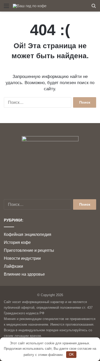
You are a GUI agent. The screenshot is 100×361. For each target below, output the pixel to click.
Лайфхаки (13, 266)
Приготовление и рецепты (29, 250)
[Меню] (6, 8)
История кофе (17, 242)
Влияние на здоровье (24, 274)
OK (71, 354)
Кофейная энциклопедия (27, 234)
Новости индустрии (22, 258)
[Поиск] (93, 8)
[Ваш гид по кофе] (29, 6)
